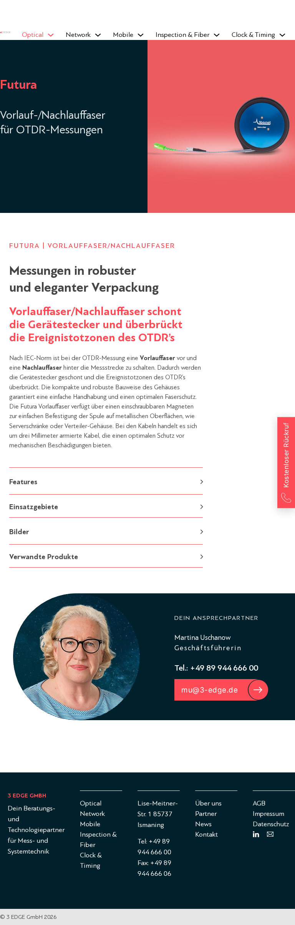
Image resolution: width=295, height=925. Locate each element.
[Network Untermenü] (97, 35)
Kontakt (206, 834)
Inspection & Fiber (182, 35)
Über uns (208, 803)
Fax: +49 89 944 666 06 (154, 868)
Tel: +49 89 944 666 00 (154, 846)
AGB (259, 803)
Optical (32, 35)
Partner (206, 814)
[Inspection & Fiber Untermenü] (216, 35)
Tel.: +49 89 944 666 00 (216, 668)
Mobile (123, 35)
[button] (106, 481)
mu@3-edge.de (209, 690)
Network (78, 35)
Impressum (268, 814)
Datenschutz (271, 824)
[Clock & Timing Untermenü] (282, 35)
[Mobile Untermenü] (140, 35)
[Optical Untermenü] (50, 35)
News (203, 824)
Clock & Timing (253, 35)
